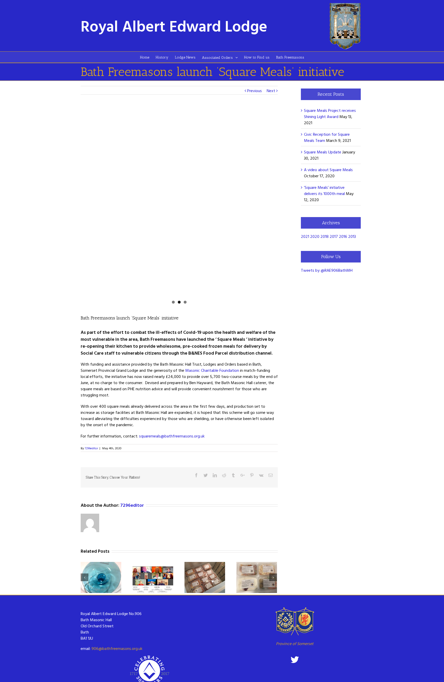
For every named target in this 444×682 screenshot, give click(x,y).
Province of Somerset (294, 643)
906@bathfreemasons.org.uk (116, 648)
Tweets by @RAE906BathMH (327, 270)
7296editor (91, 448)
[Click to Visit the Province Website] (294, 621)
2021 (305, 236)
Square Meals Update (322, 152)
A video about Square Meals (328, 170)
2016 (343, 236)
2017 (334, 236)
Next (271, 90)
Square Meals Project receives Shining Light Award (330, 113)
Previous (254, 90)
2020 (314, 236)
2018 (324, 236)
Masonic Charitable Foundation (212, 370)
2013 (352, 236)
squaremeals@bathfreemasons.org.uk (172, 436)
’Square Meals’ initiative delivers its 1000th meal (324, 190)
